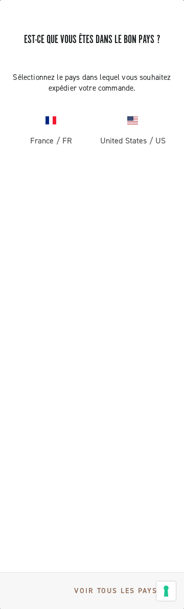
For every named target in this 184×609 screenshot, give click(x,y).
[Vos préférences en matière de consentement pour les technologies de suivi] (166, 591)
